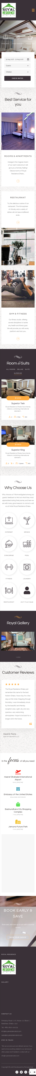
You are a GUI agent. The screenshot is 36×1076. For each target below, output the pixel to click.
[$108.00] (18, 435)
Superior (18, 373)
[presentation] (5, 641)
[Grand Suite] (29, 992)
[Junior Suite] (6, 1004)
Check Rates (17, 78)
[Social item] (16, 1072)
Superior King (18, 450)
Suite (27, 369)
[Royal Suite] (18, 992)
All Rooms (10, 369)
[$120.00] (18, 388)
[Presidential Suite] (6, 992)
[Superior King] (29, 1004)
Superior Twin (18, 403)
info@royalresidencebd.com (11, 1031)
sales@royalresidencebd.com (11, 1035)
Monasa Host (28, 1067)
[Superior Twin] (18, 1004)
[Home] (8, 10)
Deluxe (20, 369)
